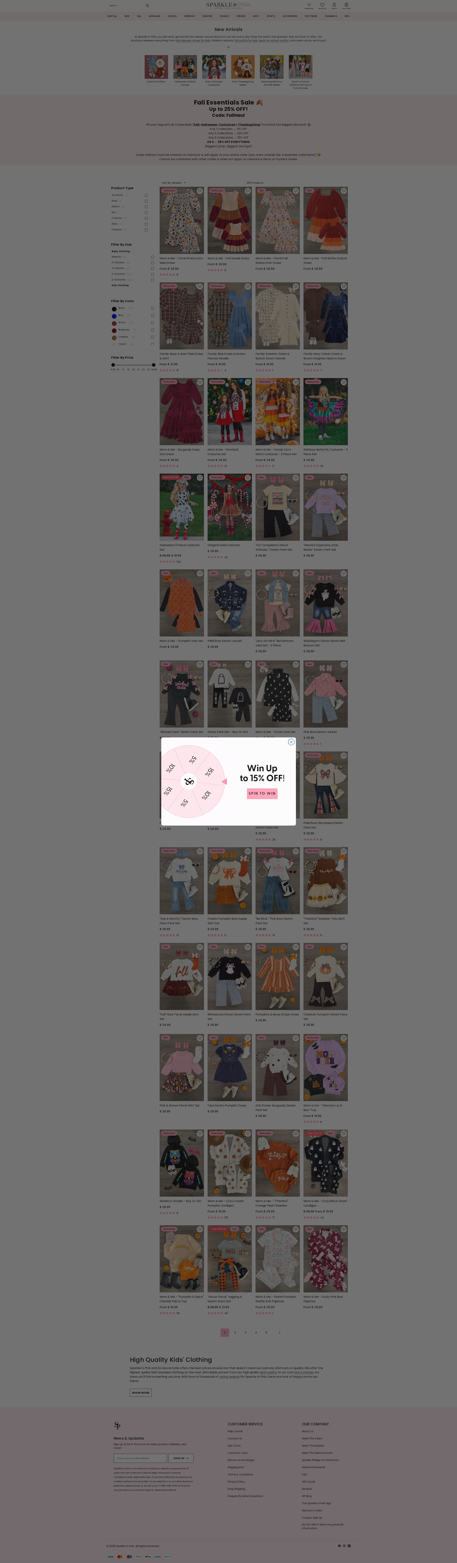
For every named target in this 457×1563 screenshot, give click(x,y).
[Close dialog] (291, 742)
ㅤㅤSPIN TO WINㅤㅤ (262, 794)
